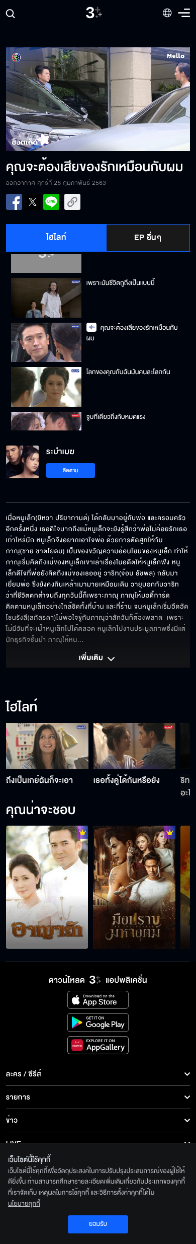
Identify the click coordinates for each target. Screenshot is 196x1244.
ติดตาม (70, 470)
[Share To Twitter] (33, 202)
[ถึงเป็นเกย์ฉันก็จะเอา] (47, 746)
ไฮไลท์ (56, 237)
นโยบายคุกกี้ (24, 1204)
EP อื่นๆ (147, 237)
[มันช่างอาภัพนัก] (47, 887)
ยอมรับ (98, 1224)
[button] (52, 99)
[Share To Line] (51, 202)
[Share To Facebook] (14, 202)
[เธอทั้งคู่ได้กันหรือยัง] (134, 746)
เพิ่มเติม (92, 658)
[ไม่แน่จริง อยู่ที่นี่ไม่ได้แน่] (134, 887)
